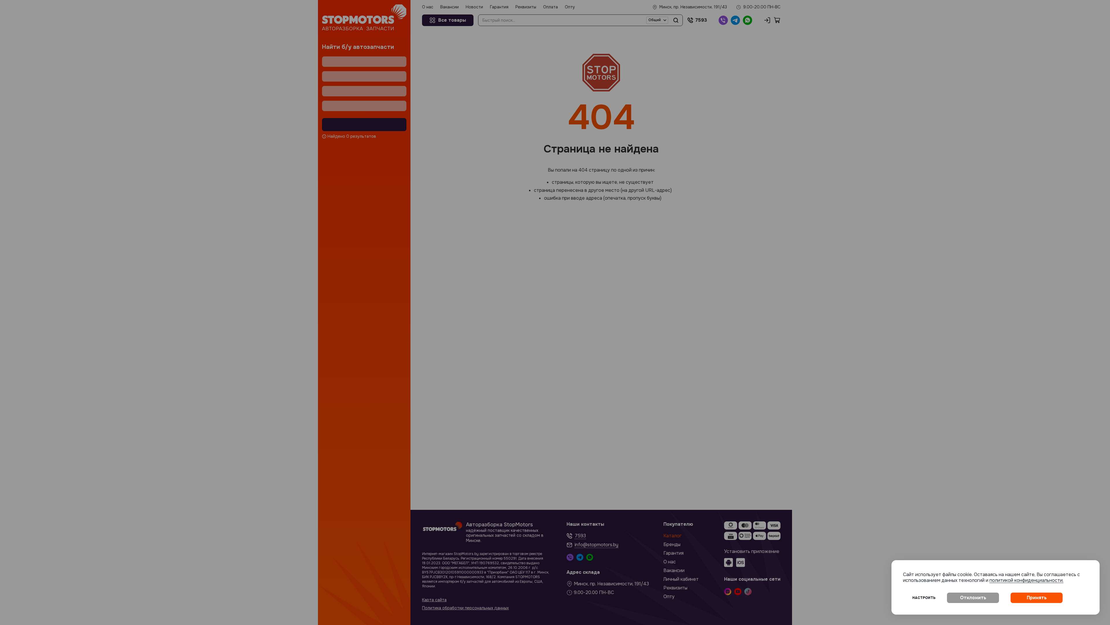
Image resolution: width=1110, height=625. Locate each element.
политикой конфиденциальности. (1026, 580)
